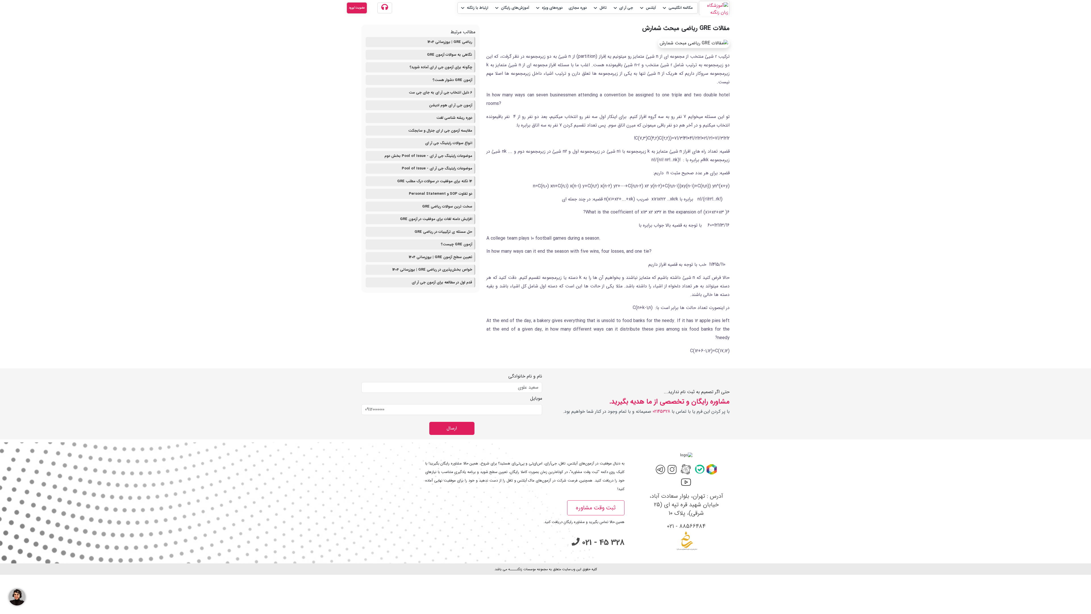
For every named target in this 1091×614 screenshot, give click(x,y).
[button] (677, 8)
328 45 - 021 (602, 542)
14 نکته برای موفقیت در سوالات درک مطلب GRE (434, 181)
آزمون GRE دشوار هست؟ (452, 80)
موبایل (536, 398)
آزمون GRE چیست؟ (456, 244)
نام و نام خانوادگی (525, 376)
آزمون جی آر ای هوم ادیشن (450, 105)
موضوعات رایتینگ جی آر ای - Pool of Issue (437, 168)
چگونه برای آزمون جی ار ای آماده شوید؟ (441, 67)
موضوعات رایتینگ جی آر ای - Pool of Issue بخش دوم (428, 156)
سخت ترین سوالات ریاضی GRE (447, 206)
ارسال (452, 428)
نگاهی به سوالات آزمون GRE (449, 55)
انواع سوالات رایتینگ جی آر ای (448, 143)
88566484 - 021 (686, 526)
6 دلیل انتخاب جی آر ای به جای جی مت (440, 93)
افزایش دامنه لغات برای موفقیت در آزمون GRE (436, 219)
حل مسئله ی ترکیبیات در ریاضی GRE (443, 232)
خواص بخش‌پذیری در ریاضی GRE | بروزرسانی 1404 (432, 270)
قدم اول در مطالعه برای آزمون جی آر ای (442, 282)
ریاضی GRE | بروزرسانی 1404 (450, 42)
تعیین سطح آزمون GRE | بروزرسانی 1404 (440, 257)
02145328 (661, 411)
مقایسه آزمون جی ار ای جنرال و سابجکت (440, 131)
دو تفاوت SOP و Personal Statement (440, 194)
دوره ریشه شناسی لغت (454, 118)
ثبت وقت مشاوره (596, 507)
